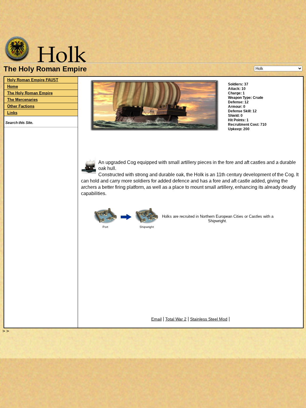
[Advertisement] (154, 16)
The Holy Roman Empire (30, 93)
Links (12, 113)
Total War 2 (175, 319)
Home (12, 86)
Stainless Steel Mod (208, 319)
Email (156, 319)
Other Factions (20, 106)
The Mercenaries (22, 99)
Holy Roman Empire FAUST (32, 80)
